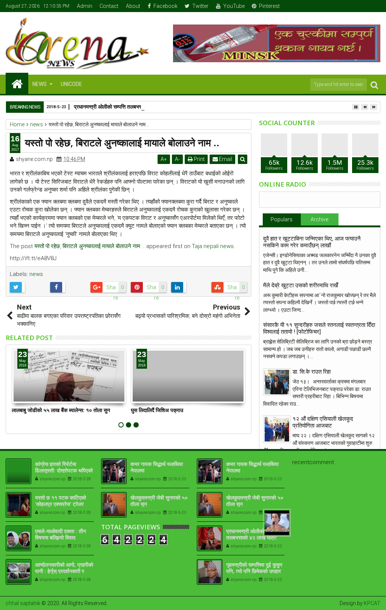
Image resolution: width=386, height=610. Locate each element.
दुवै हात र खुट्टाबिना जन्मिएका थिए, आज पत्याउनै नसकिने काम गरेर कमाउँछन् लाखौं (312, 242)
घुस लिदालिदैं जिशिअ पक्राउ (157, 410)
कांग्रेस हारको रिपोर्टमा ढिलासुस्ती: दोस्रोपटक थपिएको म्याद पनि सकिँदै (64, 470)
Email (225, 159)
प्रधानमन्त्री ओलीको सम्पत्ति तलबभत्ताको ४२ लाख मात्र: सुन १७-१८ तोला (143, 106)
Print (199, 159)
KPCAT (372, 603)
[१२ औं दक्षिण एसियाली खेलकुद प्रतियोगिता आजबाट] (277, 429)
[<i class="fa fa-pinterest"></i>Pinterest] (375, 6)
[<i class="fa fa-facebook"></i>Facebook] (340, 6)
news (36, 274)
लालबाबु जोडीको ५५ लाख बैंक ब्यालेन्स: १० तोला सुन (61, 410)
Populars (282, 219)
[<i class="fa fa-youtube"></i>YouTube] (363, 6)
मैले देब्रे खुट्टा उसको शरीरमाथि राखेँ (300, 285)
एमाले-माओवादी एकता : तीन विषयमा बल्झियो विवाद (60, 534)
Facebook (165, 6)
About (133, 6)
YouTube (234, 6)
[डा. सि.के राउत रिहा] (277, 382)
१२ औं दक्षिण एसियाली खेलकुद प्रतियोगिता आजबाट (323, 422)
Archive (319, 219)
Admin (84, 6)
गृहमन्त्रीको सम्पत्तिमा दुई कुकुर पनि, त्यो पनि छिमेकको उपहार (254, 568)
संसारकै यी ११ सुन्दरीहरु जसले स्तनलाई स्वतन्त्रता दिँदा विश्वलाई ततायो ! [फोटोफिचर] (319, 328)
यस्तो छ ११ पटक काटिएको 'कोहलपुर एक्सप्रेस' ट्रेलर (60, 500)
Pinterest (269, 6)
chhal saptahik (23, 603)
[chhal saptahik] (17, 83)
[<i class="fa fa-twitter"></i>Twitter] (351, 6)
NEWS (39, 84)
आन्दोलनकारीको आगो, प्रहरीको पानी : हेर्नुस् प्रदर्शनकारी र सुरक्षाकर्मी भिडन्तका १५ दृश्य (64, 571)
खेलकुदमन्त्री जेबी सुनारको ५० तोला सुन (159, 500)
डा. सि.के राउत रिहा (312, 371)
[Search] (374, 84)
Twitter (200, 6)
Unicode (71, 84)
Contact (109, 6)
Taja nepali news (213, 246)
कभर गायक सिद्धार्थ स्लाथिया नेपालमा (156, 467)
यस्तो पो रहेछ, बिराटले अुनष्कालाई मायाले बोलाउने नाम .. (89, 246)
